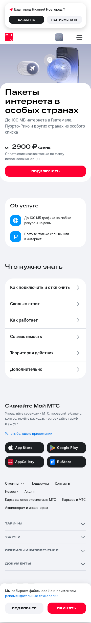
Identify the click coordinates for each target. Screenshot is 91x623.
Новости (11, 491)
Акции (30, 491)
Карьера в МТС (74, 499)
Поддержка (40, 483)
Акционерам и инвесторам (26, 507)
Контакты (62, 483)
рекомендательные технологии (32, 596)
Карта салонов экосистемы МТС (30, 499)
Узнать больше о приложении (28, 433)
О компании (15, 483)
